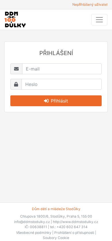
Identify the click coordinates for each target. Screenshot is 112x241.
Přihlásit (59, 101)
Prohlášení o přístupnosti (74, 232)
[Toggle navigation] (99, 19)
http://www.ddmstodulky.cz (75, 222)
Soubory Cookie (56, 238)
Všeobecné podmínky (33, 232)
